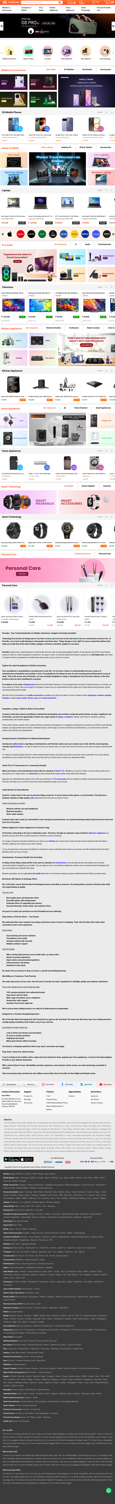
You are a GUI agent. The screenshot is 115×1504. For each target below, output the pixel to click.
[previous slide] (1, 26)
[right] (113, 52)
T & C (48, 1096)
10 (64, 37)
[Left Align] (60, 2)
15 (84, 37)
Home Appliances (70, 9)
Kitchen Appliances (54, 9)
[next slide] (113, 26)
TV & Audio (41, 9)
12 (72, 37)
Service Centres (97, 1103)
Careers (71, 1096)
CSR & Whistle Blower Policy (57, 1103)
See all (100, 112)
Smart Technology (85, 9)
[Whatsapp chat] (108, 1490)
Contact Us (28, 1096)
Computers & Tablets (26, 9)
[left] (2, 52)
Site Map (27, 1099)
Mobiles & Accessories (7, 9)
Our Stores (95, 1099)
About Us (94, 1096)
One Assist (28, 1103)
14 (80, 37)
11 (68, 37)
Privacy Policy (51, 1099)
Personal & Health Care (104, 9)
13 (76, 37)
